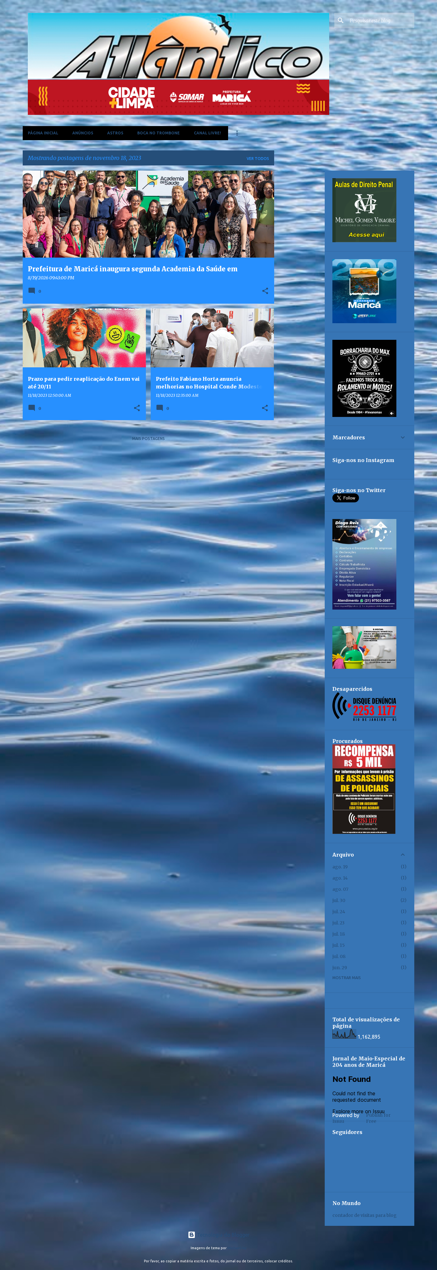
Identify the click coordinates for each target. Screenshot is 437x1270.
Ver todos (258, 158)
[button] (265, 291)
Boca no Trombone (158, 133)
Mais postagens (148, 438)
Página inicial (43, 133)
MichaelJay (237, 1248)
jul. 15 (338, 945)
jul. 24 (338, 912)
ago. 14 (340, 878)
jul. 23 (338, 923)
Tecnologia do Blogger (222, 1235)
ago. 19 (340, 867)
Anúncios (82, 133)
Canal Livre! (207, 133)
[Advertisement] (299, 267)
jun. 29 (339, 967)
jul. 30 (338, 900)
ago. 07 (340, 889)
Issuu (338, 1121)
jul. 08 (339, 956)
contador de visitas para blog (364, 1215)
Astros (115, 133)
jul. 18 (338, 934)
